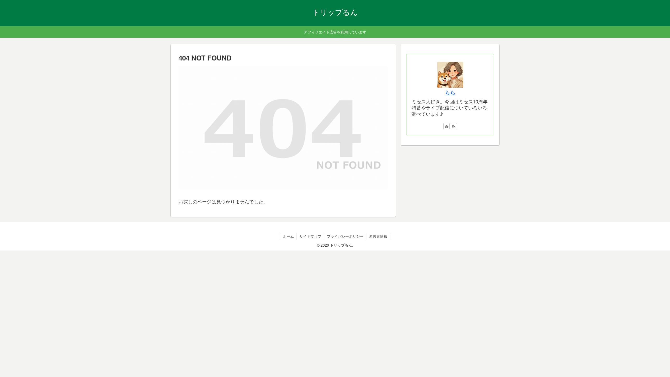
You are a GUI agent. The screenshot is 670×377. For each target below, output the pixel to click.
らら (450, 92)
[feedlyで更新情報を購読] (446, 126)
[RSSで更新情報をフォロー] (454, 126)
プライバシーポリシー (345, 236)
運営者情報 (378, 236)
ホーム (288, 236)
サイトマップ (310, 236)
